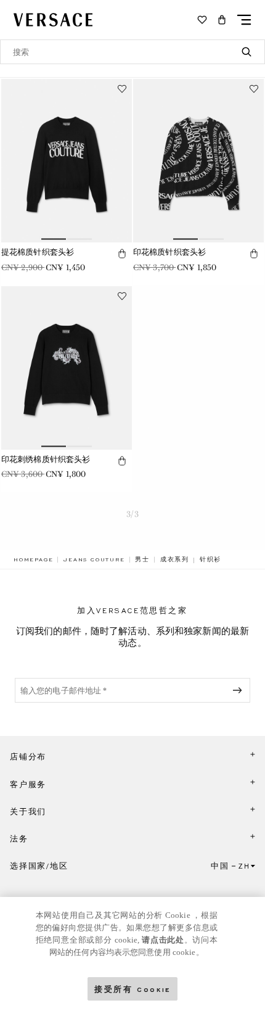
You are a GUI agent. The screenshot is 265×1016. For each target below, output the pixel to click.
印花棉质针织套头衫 (169, 252)
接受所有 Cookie (132, 989)
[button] (222, 20)
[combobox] (132, 52)
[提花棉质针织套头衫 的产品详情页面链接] (66, 160)
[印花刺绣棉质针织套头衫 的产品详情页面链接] (66, 368)
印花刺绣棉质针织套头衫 (45, 459)
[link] (33, 559)
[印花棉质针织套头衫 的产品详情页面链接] (198, 160)
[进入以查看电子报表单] (239, 690)
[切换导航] (244, 19)
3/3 (132, 514)
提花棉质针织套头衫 (37, 252)
